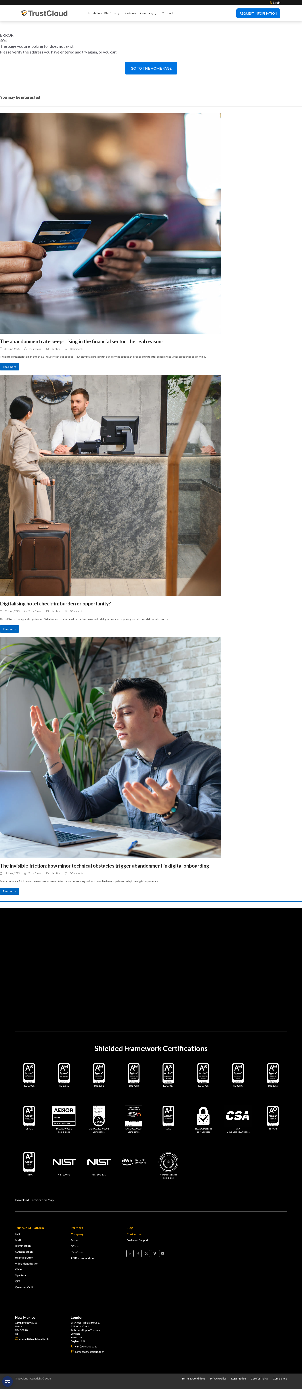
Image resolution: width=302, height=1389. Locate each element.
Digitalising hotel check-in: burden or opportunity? (55, 604)
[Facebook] (138, 1253)
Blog (129, 1228)
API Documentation (82, 1258)
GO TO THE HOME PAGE (151, 68)
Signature (20, 1275)
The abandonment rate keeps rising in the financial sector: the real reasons (82, 341)
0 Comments (76, 348)
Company (146, 13)
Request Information (258, 13)
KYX (17, 1234)
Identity (55, 348)
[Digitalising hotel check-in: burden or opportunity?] (151, 485)
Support (75, 1240)
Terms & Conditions (193, 1378)
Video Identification (26, 1263)
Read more (9, 366)
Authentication (24, 1251)
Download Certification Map (34, 1200)
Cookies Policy (259, 1378)
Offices (75, 1246)
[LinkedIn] (130, 1253)
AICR (18, 1239)
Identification (23, 1245)
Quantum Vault (24, 1287)
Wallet (19, 1269)
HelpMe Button (24, 1257)
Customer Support (137, 1240)
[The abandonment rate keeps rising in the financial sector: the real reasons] (151, 223)
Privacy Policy (218, 1378)
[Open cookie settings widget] (7, 1381)
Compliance (280, 1378)
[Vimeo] (154, 1253)
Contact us (134, 1234)
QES (17, 1281)
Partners (130, 13)
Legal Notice (238, 1378)
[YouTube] (162, 1253)
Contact (167, 13)
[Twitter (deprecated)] (146, 1253)
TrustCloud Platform (102, 13)
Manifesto (77, 1252)
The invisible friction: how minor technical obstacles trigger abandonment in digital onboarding (104, 866)
